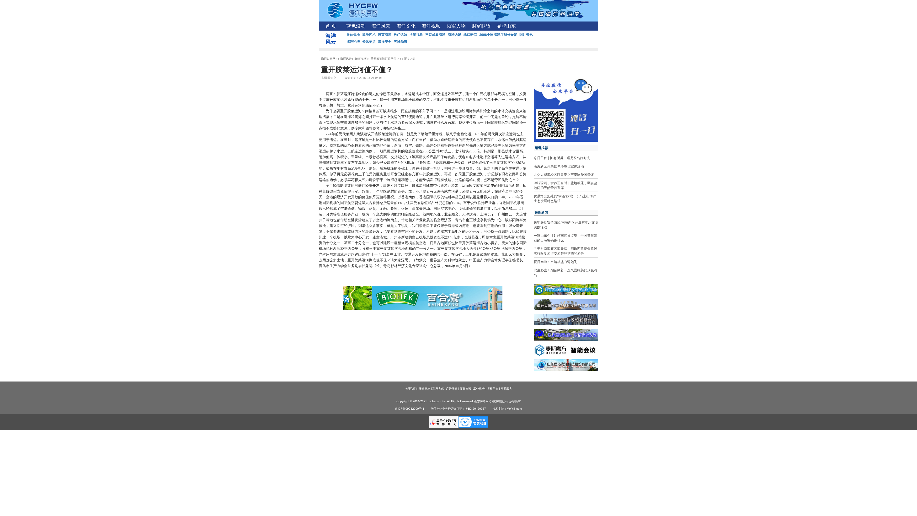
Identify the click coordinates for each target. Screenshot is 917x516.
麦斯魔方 (506, 388)
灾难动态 (400, 41)
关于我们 (411, 388)
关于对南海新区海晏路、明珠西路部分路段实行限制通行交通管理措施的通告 (565, 251)
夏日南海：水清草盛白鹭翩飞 (555, 261)
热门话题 (400, 34)
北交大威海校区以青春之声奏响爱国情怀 (564, 174)
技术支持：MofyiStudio (507, 408)
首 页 (330, 26)
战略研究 (470, 34)
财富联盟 (481, 26)
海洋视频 (431, 26)
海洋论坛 (353, 41)
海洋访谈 (454, 34)
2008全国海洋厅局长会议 (498, 34)
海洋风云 (380, 26)
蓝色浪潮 (355, 26)
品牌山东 (506, 26)
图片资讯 (526, 34)
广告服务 (452, 388)
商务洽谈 (465, 388)
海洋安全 (384, 41)
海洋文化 (406, 26)
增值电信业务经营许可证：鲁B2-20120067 (458, 408)
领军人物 (456, 26)
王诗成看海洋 (435, 34)
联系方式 (438, 388)
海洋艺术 (369, 34)
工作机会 (479, 388)
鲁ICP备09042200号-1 (409, 408)
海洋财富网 (328, 58)
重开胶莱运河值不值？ (385, 58)
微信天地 (353, 34)
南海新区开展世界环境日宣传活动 (559, 166)
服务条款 (424, 388)
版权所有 (492, 388)
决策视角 (416, 34)
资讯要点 (369, 41)
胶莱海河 (384, 34)
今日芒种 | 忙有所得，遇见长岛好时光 (562, 157)
